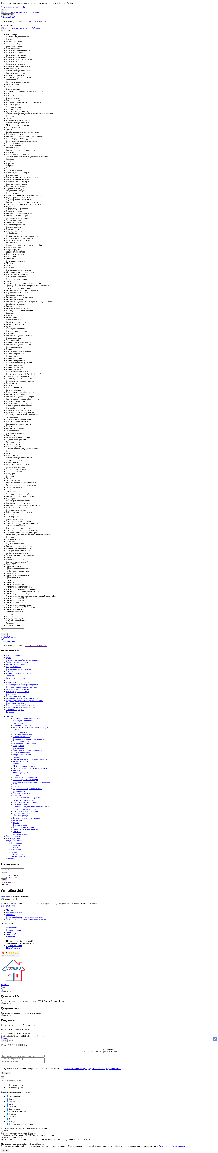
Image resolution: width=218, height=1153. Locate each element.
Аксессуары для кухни (23, 721)
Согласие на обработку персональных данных (26, 919)
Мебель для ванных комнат (24, 766)
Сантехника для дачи (22, 804)
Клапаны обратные (21, 752)
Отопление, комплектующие (25, 780)
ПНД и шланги (19, 784)
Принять (5, 1151)
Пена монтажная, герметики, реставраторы (31, 782)
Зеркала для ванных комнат (25, 743)
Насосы (16, 775)
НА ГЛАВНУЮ (8, 906)
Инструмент (18, 746)
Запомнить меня (11, 875)
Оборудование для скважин (25, 777)
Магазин (9, 910)
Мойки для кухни (20, 773)
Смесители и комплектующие (26, 811)
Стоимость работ (18, 854)
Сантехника (16, 847)
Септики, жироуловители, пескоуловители (31, 807)
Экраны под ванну (21, 834)
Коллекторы (18, 757)
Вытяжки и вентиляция (23, 734)
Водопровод (16, 843)
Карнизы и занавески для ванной (27, 750)
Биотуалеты (18, 723)
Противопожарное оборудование (27, 798)
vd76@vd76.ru (14, 948)
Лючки (16, 764)
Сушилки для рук (20, 816)
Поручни (17, 795)
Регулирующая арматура (23, 800)
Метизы (16, 770)
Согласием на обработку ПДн (77, 1068)
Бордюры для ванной (22, 725)
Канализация (18, 748)
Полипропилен (19, 791)
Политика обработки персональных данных (25, 917)
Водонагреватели (20, 732)
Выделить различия (17, 1087)
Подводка (17, 786)
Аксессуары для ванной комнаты (27, 718)
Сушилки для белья (21, 813)
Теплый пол (18, 820)
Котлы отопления (20, 761)
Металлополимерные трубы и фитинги (30, 768)
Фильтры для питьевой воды (25, 829)
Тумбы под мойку (20, 825)
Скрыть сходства (16, 1085)
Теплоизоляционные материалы (27, 818)
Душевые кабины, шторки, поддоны (28, 739)
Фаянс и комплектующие (24, 827)
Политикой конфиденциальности (106, 1068)
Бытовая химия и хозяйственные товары (30, 727)
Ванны (16, 730)
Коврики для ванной (22, 755)
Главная (4, 897)
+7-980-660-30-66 (10, 7)
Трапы (16, 823)
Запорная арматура (21, 741)
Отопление (16, 845)
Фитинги (17, 832)
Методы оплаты (18, 856)
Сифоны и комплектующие (25, 809)
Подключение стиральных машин (27, 789)
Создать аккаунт (8, 882)
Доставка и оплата (14, 912)
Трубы (14, 852)
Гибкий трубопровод (22, 737)
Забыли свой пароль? (10, 877)
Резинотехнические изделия (25, 802)
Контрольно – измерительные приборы (30, 759)
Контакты (10, 915)
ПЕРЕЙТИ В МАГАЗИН (36, 21)
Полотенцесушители (22, 793)
